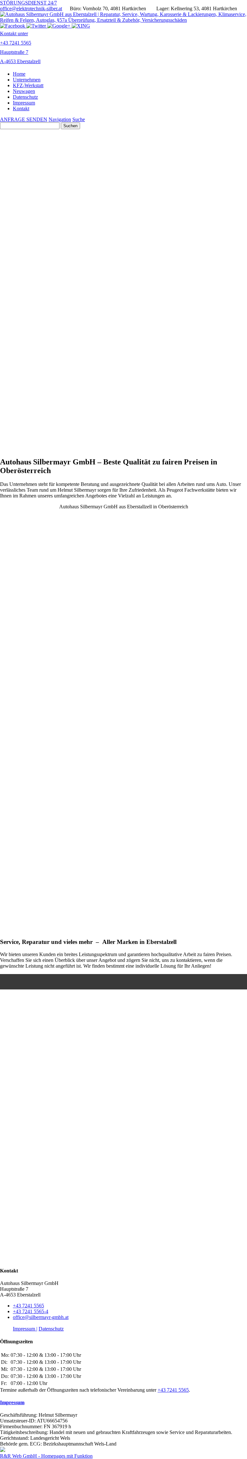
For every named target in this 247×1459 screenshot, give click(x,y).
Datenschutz (25, 97)
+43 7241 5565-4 (30, 1311)
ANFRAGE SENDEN (23, 119)
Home (19, 74)
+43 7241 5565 (28, 1305)
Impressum (24, 102)
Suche (78, 119)
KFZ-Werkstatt (28, 85)
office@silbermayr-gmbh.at (41, 1317)
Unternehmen (27, 79)
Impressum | (25, 1328)
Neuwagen (24, 91)
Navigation (60, 119)
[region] (123, 290)
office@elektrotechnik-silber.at (31, 8)
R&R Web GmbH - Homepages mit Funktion (46, 1456)
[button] (123, 911)
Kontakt (21, 108)
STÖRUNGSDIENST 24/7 (28, 2)
